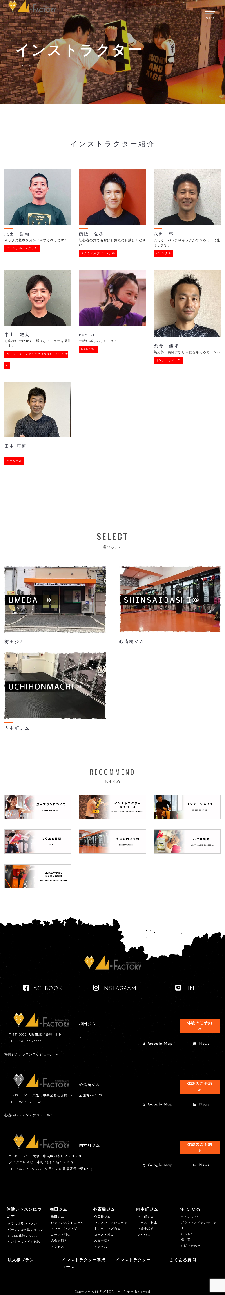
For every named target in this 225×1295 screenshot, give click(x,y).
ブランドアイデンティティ (199, 1225)
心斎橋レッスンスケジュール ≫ (29, 1115)
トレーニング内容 (64, 1228)
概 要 (186, 1239)
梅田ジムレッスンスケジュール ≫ (31, 1054)
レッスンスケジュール (67, 1222)
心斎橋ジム (104, 1210)
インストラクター (133, 1260)
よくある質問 (183, 1260)
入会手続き (59, 1240)
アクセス (57, 1246)
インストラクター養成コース (84, 1263)
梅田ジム (58, 1210)
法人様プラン (21, 1260)
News (203, 1044)
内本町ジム (147, 1210)
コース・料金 (61, 1234)
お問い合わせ (191, 1246)
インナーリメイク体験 (24, 1241)
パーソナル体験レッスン (26, 1229)
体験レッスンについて (24, 1213)
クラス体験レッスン (22, 1223)
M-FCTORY (190, 1216)
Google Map (159, 1044)
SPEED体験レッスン (23, 1235)
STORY (187, 1233)
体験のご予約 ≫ (199, 1026)
